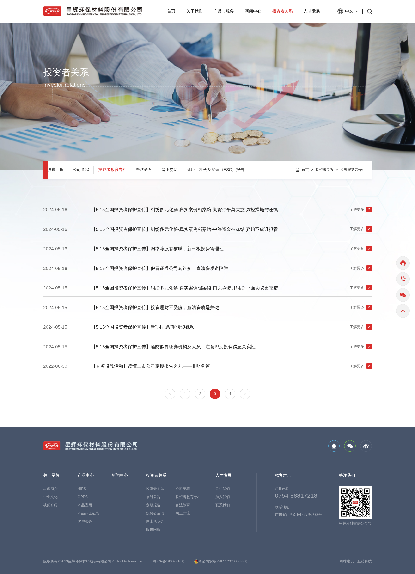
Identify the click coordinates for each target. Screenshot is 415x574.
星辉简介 (50, 489)
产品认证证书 (88, 513)
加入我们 (222, 497)
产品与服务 (224, 11)
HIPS (82, 489)
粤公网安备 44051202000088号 (223, 561)
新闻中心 (253, 11)
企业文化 (50, 497)
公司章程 (81, 169)
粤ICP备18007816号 (169, 561)
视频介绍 (50, 505)
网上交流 (169, 169)
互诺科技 (364, 561)
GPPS (83, 497)
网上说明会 (155, 521)
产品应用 (85, 505)
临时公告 (153, 497)
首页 (171, 11)
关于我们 (194, 11)
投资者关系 (282, 11)
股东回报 (55, 169)
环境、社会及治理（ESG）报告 (215, 169)
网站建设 (346, 561)
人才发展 (312, 11)
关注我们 (222, 489)
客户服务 (85, 521)
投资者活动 (155, 513)
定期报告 (153, 505)
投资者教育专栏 (112, 169)
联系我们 (222, 505)
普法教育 (144, 169)
